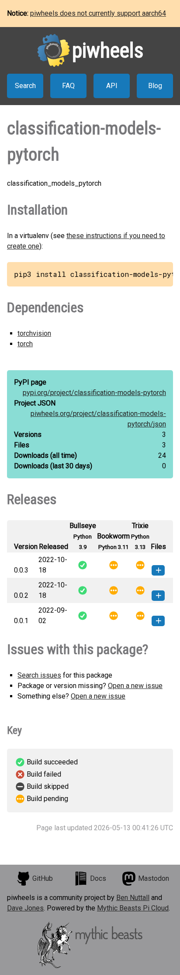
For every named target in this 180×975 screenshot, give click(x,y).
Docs (98, 878)
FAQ (68, 86)
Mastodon (153, 878)
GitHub (42, 878)
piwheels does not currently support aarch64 (98, 13)
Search (25, 86)
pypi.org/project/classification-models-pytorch (94, 393)
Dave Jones (25, 908)
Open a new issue (135, 686)
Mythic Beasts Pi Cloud (133, 908)
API (112, 86)
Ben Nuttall (132, 897)
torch (25, 344)
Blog (155, 86)
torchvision (34, 333)
